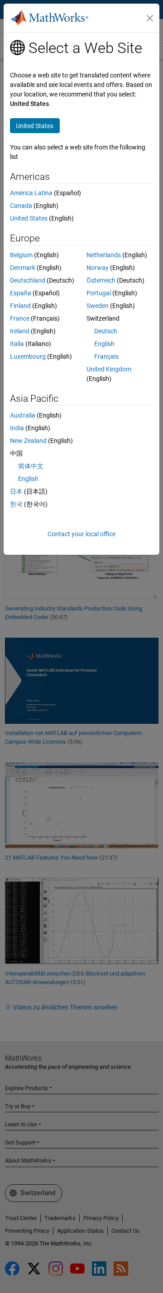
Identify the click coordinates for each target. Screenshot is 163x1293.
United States (29, 218)
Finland (20, 305)
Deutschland (27, 280)
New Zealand (28, 440)
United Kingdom (108, 369)
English (104, 343)
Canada (21, 205)
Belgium (21, 255)
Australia (22, 415)
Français (106, 356)
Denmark (22, 267)
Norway (97, 267)
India (17, 428)
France (19, 318)
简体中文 (30, 466)
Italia (17, 343)
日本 (16, 491)
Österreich (100, 280)
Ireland (19, 331)
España (20, 293)
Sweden (97, 305)
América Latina (31, 193)
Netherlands (103, 255)
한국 (16, 504)
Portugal (98, 293)
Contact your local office (81, 534)
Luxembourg (28, 356)
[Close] (150, 18)
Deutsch (105, 331)
